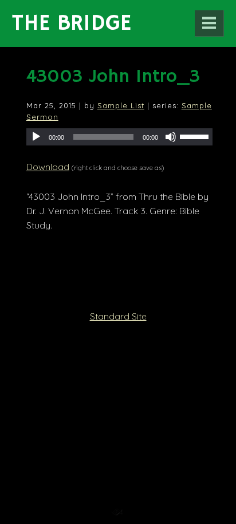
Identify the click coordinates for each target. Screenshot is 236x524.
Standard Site (118, 316)
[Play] (36, 137)
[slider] (196, 135)
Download (47, 166)
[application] (119, 136)
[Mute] (170, 137)
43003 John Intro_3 (113, 76)
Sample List (120, 105)
